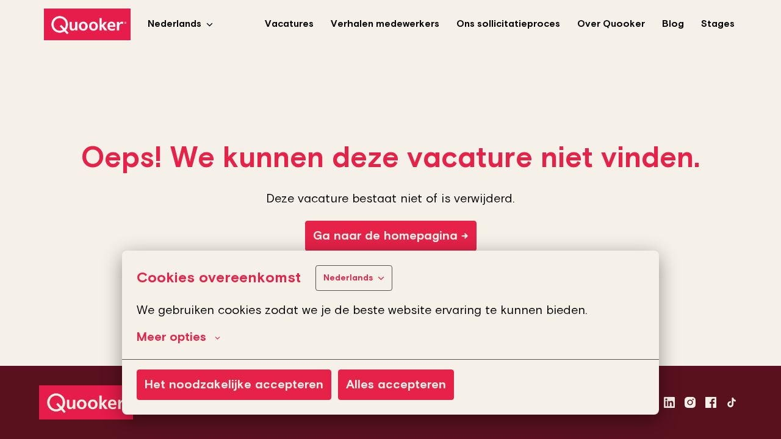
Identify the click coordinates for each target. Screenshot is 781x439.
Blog (673, 24)
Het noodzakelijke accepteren (234, 385)
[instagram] (690, 402)
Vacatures (289, 24)
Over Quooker (611, 24)
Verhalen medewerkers (385, 24)
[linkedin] (669, 402)
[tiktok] (731, 402)
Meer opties (171, 337)
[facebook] (710, 402)
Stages (718, 24)
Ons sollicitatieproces (508, 24)
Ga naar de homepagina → (391, 236)
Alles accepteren (396, 385)
